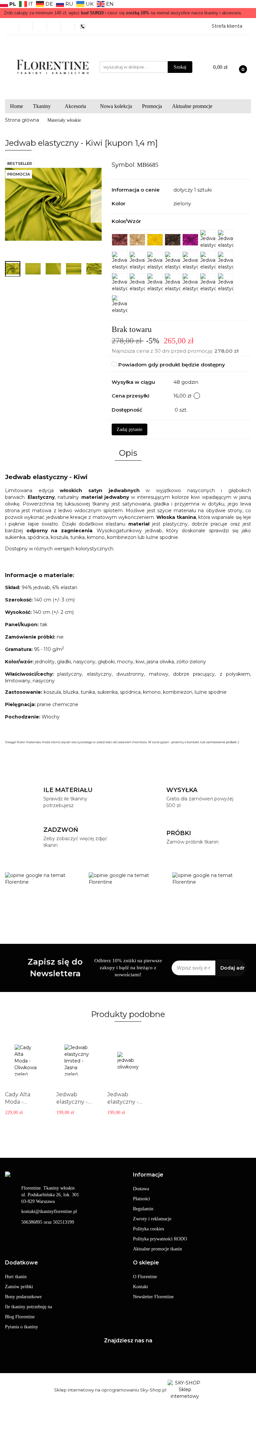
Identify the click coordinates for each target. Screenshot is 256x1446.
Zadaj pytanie (129, 429)
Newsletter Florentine (153, 1296)
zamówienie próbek (221, 742)
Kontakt (140, 1286)
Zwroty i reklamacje (152, 1218)
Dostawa (141, 1188)
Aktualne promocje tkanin (157, 1248)
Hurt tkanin (16, 1276)
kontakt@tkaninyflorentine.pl (49, 1211)
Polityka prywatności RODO (160, 1238)
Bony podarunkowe (23, 1296)
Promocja (152, 106)
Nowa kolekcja (116, 106)
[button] (148, 1175)
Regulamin (143, 1208)
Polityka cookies (148, 1228)
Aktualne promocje (192, 106)
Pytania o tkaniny (21, 1326)
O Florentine (145, 1276)
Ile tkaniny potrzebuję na (28, 1306)
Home (16, 106)
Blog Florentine (20, 1316)
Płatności (141, 1198)
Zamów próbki (19, 1286)
